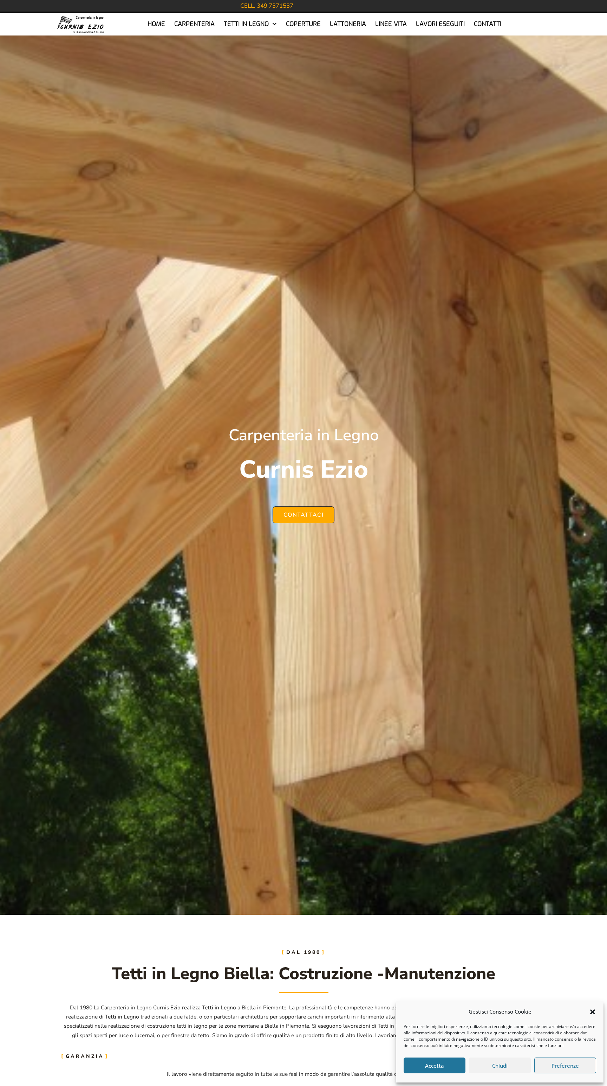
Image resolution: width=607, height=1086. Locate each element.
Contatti (487, 24)
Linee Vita (391, 24)
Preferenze (565, 1065)
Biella (249, 1007)
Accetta (434, 1065)
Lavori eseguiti (440, 24)
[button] (592, 1011)
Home (156, 24)
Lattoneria (348, 24)
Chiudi (500, 1065)
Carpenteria (194, 24)
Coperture (303, 24)
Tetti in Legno (246, 24)
